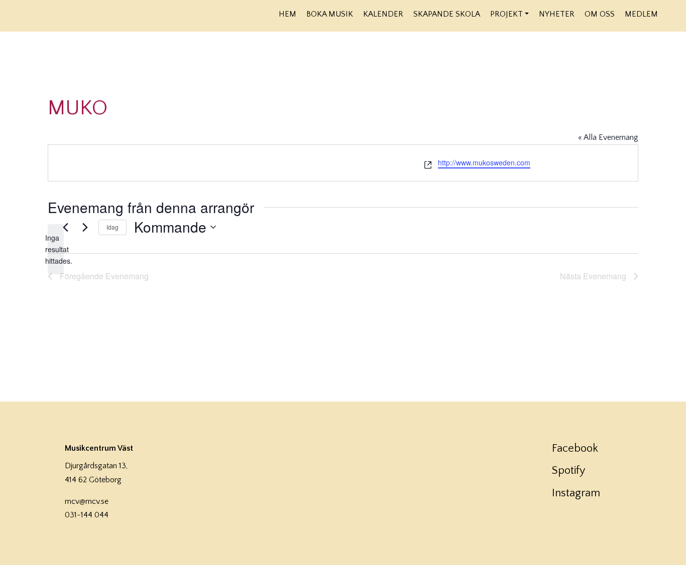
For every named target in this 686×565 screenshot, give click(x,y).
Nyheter (557, 14)
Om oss (600, 14)
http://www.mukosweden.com (484, 162)
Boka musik (329, 14)
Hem (287, 14)
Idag (112, 227)
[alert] (56, 249)
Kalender (383, 14)
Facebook (575, 448)
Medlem (641, 14)
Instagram (576, 493)
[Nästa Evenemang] (85, 227)
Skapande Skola (446, 14)
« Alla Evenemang (608, 137)
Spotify (568, 470)
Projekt (506, 14)
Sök (669, 13)
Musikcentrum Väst (116, 15)
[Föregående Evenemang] (65, 227)
